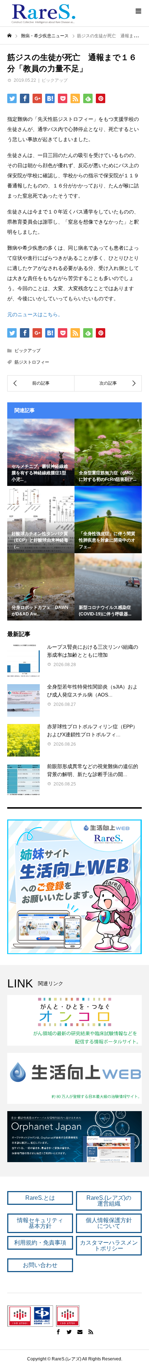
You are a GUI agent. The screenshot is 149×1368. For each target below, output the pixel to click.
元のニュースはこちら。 (35, 314)
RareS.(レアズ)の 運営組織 (108, 1201)
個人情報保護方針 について (109, 1223)
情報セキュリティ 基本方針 (40, 1223)
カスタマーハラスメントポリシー (109, 1245)
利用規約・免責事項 (40, 1243)
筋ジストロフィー (31, 362)
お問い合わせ (40, 1265)
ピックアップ (55, 80)
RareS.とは (40, 1198)
